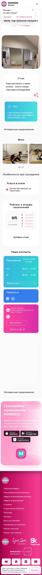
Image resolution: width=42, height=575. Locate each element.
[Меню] (37, 4)
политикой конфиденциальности (14, 572)
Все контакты (15, 323)
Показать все (13, 283)
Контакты (7, 517)
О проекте (8, 505)
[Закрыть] (32, 10)
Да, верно (7, 17)
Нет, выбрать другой (24, 17)
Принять (34, 570)
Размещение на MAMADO (14, 525)
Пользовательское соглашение (16, 493)
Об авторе (8, 513)
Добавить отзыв (21, 237)
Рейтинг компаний (11, 529)
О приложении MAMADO (14, 509)
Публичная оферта (11, 489)
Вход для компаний (12, 521)
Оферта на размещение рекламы (17, 497)
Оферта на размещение (13, 501)
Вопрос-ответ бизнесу (13, 533)
